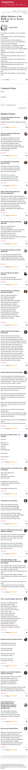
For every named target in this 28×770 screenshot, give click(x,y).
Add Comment (22, 108)
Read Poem (14, 124)
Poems (21, 4)
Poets (17, 4)
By (13, 27)
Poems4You (8, 2)
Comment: (3, 97)
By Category (11, 4)
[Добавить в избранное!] (26, 79)
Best (6, 4)
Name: (2, 91)
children (23, 55)
